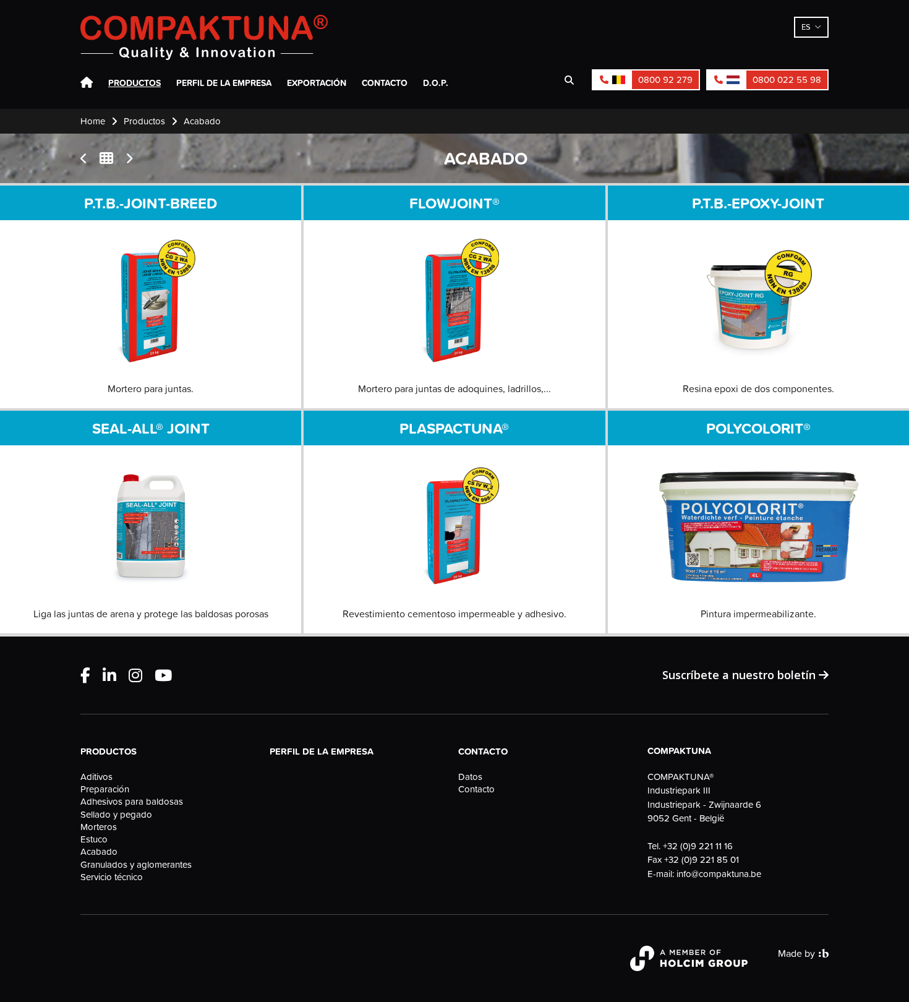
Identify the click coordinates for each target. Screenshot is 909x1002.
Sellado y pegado (116, 814)
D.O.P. (435, 83)
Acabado (98, 852)
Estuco (94, 839)
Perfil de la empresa (223, 83)
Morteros (98, 827)
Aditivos (96, 777)
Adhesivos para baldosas (131, 801)
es (806, 26)
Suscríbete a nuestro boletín (740, 674)
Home (86, 82)
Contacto (385, 83)
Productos (134, 83)
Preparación (104, 789)
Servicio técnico (111, 877)
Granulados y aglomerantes (136, 865)
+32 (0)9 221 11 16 (698, 845)
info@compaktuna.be (718, 873)
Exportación (316, 83)
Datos (470, 777)
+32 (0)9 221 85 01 (701, 859)
